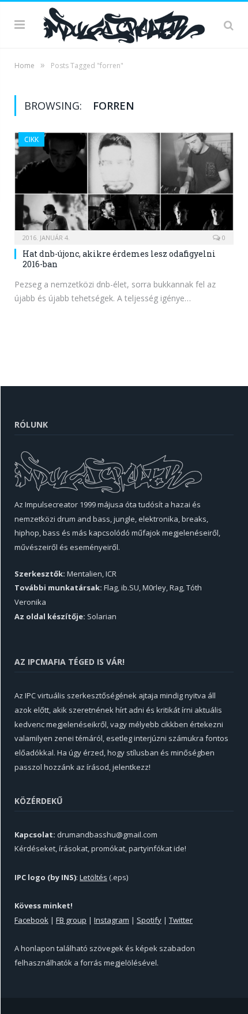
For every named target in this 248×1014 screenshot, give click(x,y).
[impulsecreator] (124, 23)
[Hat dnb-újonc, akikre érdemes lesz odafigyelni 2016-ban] (124, 184)
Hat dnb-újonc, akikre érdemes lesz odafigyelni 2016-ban (119, 259)
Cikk (31, 139)
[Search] (229, 25)
